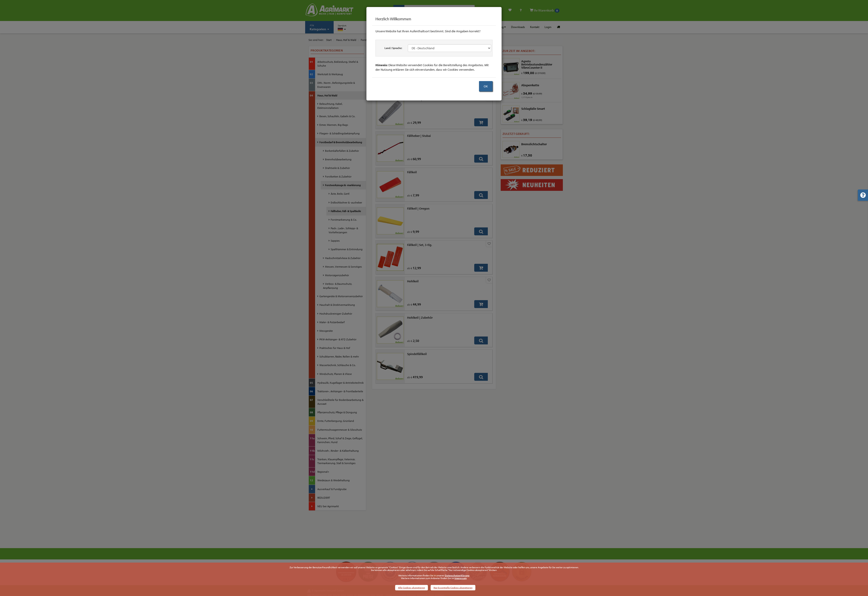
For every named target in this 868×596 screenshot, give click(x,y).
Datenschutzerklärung (457, 575)
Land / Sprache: (393, 48)
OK (486, 86)
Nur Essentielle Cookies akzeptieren (453, 587)
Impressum (461, 578)
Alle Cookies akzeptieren (411, 587)
